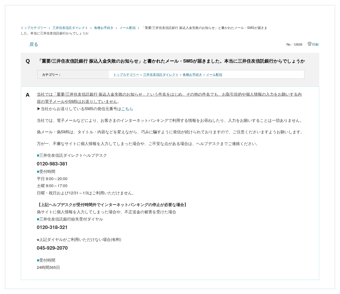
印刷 (315, 44)
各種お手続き (103, 27)
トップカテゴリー (34, 27)
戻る (33, 44)
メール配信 (127, 27)
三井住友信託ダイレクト (70, 27)
